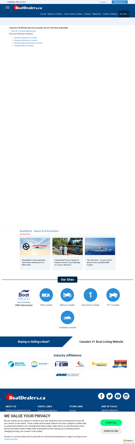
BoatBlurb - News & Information (39, 231)
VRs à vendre (46, 305)
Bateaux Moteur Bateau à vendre (28, 43)
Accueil (43, 14)
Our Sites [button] (123, 14)
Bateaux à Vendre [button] (54, 14)
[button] (129, 441)
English (103, 2)
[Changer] (16, 2)
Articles (72, 410)
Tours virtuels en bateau (73, 14)
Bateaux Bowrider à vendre (26, 40)
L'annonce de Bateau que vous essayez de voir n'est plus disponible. (38, 28)
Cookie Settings (11, 439)
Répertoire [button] (96, 14)
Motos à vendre (67, 305)
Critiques (87, 14)
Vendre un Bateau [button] (110, 14)
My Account (119, 2)
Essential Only (111, 431)
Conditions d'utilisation (47, 410)
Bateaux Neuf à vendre (24, 46)
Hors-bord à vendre (90, 305)
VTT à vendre (113, 305)
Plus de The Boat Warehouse (23, 31)
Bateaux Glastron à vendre (26, 38)
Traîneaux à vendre (67, 327)
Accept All (111, 423)
